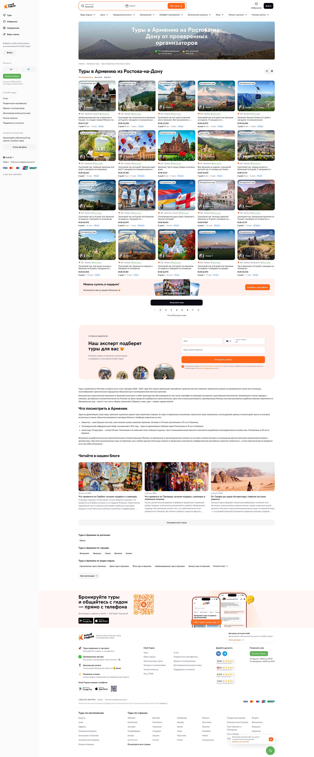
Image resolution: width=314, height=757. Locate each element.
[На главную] (10, 6)
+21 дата (180, 176)
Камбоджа (182, 718)
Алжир (131, 735)
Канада (180, 722)
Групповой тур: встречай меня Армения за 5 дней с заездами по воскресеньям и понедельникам (137, 118)
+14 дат (96, 176)
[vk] (11, 69)
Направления (13, 28)
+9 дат (136, 275)
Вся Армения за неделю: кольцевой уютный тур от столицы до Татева (214, 168)
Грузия (155, 740)
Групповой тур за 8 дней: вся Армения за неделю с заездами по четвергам (175, 267)
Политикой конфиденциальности (207, 368)
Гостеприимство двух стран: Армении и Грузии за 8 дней (176, 217)
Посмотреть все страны (139, 744)
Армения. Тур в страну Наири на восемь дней (176, 168)
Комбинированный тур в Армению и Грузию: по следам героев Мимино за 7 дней (96, 118)
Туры (9, 15)
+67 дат (176, 225)
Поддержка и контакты (13, 123)
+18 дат (101, 126)
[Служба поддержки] (270, 750)
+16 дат (255, 275)
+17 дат (220, 126)
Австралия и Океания (88, 735)
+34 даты (141, 225)
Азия (80, 722)
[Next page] (198, 309)
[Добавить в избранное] (112, 83)
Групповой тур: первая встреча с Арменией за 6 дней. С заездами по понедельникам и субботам (253, 168)
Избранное (12, 21)
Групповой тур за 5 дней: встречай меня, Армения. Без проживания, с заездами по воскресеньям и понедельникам (174, 118)
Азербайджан (134, 731)
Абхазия (131, 718)
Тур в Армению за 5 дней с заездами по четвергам (255, 267)
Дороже (107, 77)
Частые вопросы (10, 118)
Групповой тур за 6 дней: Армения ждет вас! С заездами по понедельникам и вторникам (136, 168)
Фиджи (255, 718)
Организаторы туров (153, 661)
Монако (205, 718)
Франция (256, 726)
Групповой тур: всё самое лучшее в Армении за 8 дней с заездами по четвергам (94, 267)
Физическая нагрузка (198, 14)
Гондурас (156, 731)
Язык (218, 14)
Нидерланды (208, 740)
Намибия (206, 731)
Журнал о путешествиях (14, 108)
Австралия (132, 722)
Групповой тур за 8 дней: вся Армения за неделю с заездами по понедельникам (136, 217)
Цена (102, 14)
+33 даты (141, 176)
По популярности (85, 77)
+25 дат (96, 225)
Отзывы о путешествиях (155, 665)
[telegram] (28, 69)
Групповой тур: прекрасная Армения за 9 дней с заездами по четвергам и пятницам (255, 217)
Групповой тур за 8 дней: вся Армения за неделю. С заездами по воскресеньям (215, 118)
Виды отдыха (13, 34)
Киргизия (181, 735)
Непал (205, 735)
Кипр (179, 731)
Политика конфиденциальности (23, 162)
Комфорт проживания (170, 14)
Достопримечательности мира (16, 113)
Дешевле (98, 77)
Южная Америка (86, 744)
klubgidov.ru (163, 703)
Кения (180, 726)
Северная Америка (87, 731)
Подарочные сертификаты (15, 103)
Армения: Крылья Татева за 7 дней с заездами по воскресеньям (254, 118)
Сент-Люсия (233, 734)
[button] (227, 341)
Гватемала (157, 722)
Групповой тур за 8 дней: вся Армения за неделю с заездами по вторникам (96, 217)
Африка (82, 726)
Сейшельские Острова (237, 722)
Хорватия (256, 731)
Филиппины (257, 722)
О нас (5, 98)
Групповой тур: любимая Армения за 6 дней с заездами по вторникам (96, 168)
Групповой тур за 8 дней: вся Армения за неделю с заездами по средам (215, 267)
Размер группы (259, 14)
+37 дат (141, 126)
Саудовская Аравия (236, 718)
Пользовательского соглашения (211, 366)
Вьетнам (156, 718)
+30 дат (260, 126)
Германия (156, 726)
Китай (180, 740)
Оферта (6, 162)
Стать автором (235, 640)
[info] (119, 660)
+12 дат (97, 275)
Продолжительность (122, 14)
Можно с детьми (236, 14)
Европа (81, 718)
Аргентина (132, 740)
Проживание (145, 14)
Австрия (131, 726)
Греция (155, 735)
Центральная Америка (88, 740)
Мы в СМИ (148, 673)
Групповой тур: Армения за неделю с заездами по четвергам (135, 267)
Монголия (206, 722)
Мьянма (205, 726)
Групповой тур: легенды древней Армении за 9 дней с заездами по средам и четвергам (213, 217)
